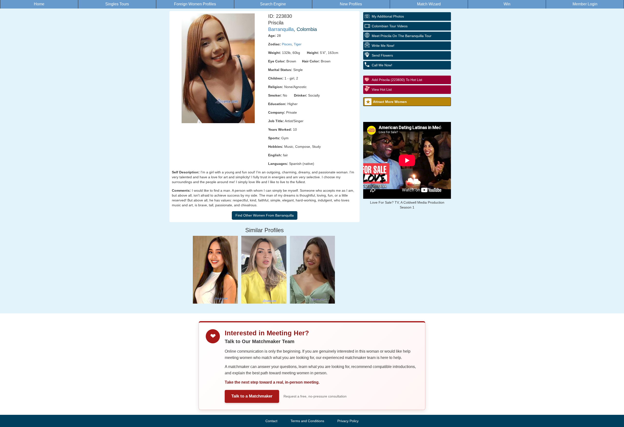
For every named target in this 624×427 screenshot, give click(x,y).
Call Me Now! (382, 65)
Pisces (287, 44)
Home (39, 4)
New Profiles (351, 4)
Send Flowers (382, 55)
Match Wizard (429, 4)
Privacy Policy (348, 421)
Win (507, 4)
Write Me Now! (383, 46)
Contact (271, 421)
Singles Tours (117, 4)
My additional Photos (388, 16)
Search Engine (273, 4)
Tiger (298, 44)
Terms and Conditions (307, 421)
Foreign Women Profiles (195, 4)
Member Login (585, 4)
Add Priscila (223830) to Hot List (397, 80)
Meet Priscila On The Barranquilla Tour (401, 36)
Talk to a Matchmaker (252, 396)
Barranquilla (281, 29)
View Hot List (382, 89)
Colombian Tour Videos (390, 26)
